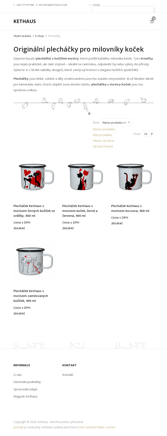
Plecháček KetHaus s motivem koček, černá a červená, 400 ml (80, 211)
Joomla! (18, 427)
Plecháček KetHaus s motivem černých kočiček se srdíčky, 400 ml (34, 211)
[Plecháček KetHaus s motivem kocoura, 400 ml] (132, 174)
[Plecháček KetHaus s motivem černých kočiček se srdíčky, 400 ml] (34, 174)
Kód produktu (102, 135)
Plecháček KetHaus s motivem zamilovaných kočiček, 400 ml (30, 296)
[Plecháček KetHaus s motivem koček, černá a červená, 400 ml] (83, 174)
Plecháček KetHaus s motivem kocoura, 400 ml (130, 208)
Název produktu (104, 129)
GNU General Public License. (97, 427)
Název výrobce (103, 140)
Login (96, 4)
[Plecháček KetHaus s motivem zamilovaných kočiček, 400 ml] (34, 259)
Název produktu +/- (114, 122)
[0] (152, 21)
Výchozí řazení (103, 146)
